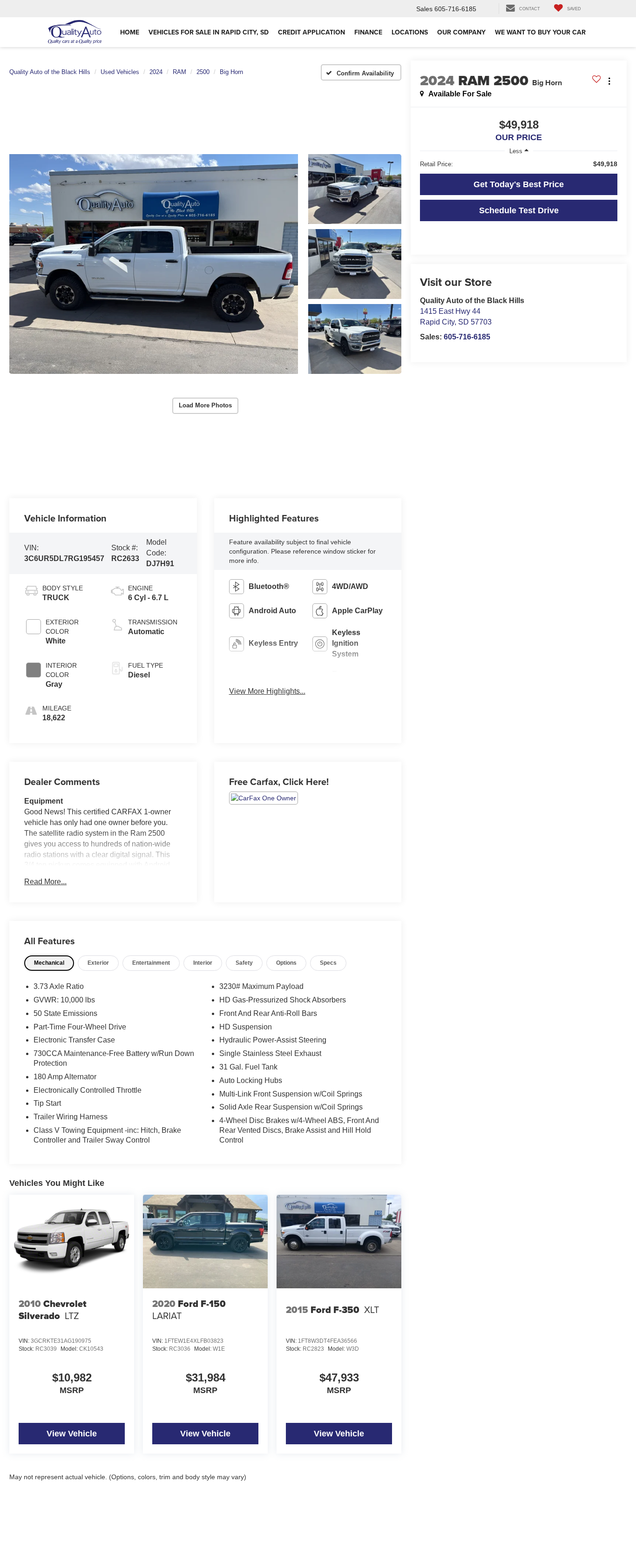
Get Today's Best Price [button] (519, 184)
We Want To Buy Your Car (540, 32)
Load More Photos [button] (205, 405)
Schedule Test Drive (519, 210)
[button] (153, 264)
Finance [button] (368, 32)
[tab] (49, 963)
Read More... (45, 882)
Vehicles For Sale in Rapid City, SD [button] (209, 32)
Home (129, 32)
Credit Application (311, 32)
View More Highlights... (267, 691)
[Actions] (609, 81)
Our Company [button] (461, 32)
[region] (518, 164)
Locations (410, 32)
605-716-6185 (467, 337)
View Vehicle (72, 1433)
